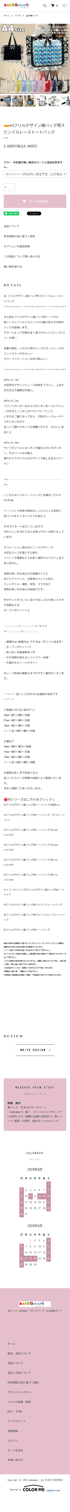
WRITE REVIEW (33, 1050)
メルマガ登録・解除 (19, 1402)
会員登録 (12, 1431)
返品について (11, 226)
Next (66, 59)
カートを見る (15, 1450)
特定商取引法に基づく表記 (19, 236)
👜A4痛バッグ (32, 15)
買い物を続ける (13, 266)
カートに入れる (38, 201)
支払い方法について (19, 1372)
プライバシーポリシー (20, 1392)
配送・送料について (19, 1353)
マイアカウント (16, 1421)
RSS (9, 1411)
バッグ (18, 15)
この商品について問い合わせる (22, 256)
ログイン (12, 1440)
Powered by (15, 1489)
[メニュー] (64, 5)
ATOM (18, 1411)
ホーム (6, 15)
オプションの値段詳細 (17, 246)
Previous (4, 59)
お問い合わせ (15, 1460)
